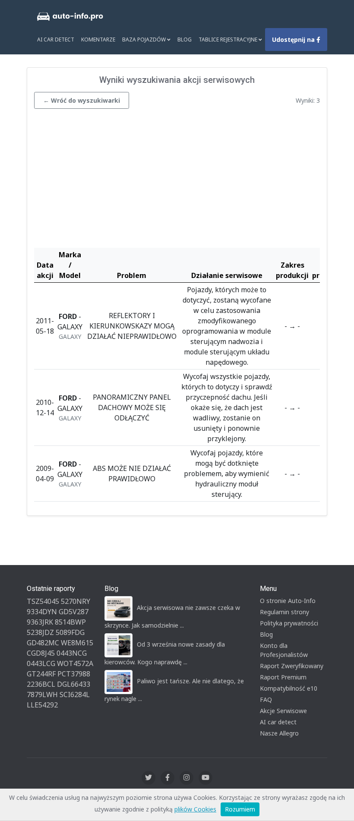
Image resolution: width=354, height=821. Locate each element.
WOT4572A (75, 663)
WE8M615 (77, 642)
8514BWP (70, 622)
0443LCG (41, 663)
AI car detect (278, 722)
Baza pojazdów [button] (144, 39)
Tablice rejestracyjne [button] (229, 39)
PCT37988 (73, 674)
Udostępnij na (294, 39)
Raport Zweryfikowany (291, 666)
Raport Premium (283, 677)
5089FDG (70, 632)
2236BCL (41, 684)
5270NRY (75, 601)
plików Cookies (195, 809)
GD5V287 (73, 611)
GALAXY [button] (70, 336)
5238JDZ (40, 632)
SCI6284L (75, 694)
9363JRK (40, 622)
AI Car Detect (55, 39)
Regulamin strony (284, 612)
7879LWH (42, 694)
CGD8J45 (41, 653)
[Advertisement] (177, 180)
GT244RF (41, 674)
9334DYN (42, 611)
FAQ (266, 699)
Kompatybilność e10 (288, 688)
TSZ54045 (43, 601)
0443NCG (72, 653)
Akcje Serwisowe (283, 711)
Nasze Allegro (279, 733)
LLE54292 (42, 705)
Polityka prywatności (289, 623)
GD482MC (43, 642)
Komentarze (98, 39)
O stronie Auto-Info (288, 601)
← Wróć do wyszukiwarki (81, 100)
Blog (184, 39)
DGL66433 (73, 684)
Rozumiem (240, 809)
